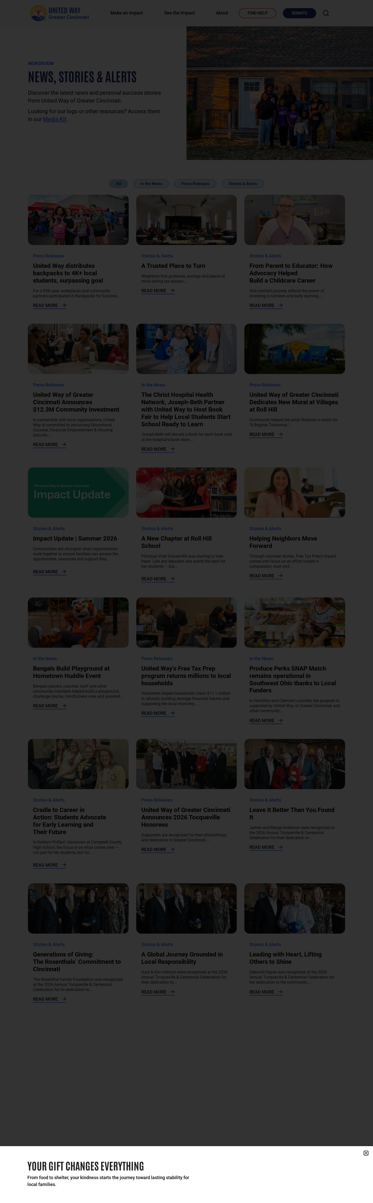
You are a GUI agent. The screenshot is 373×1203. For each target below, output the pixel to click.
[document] (186, 601)
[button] (366, 1153)
